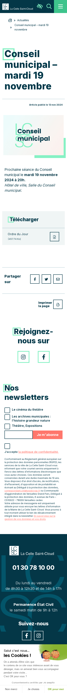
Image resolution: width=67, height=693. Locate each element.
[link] (19, 6)
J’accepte (31, 452)
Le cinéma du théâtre (27, 409)
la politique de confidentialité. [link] (38, 452)
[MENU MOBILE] (60, 6)
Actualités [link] (23, 20)
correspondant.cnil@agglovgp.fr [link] (22, 490)
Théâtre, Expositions (27, 426)
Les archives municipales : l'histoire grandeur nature (31, 418)
